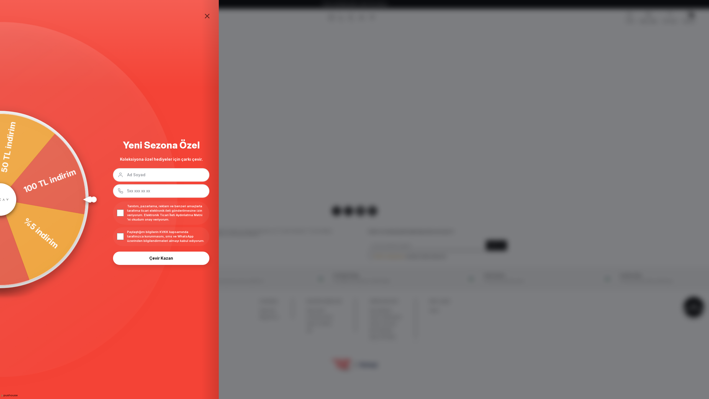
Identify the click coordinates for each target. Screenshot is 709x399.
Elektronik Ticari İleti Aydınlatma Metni (173, 215)
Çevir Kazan (161, 258)
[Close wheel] (207, 16)
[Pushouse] (9, 395)
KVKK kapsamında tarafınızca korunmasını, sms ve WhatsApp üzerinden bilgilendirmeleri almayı (160, 236)
